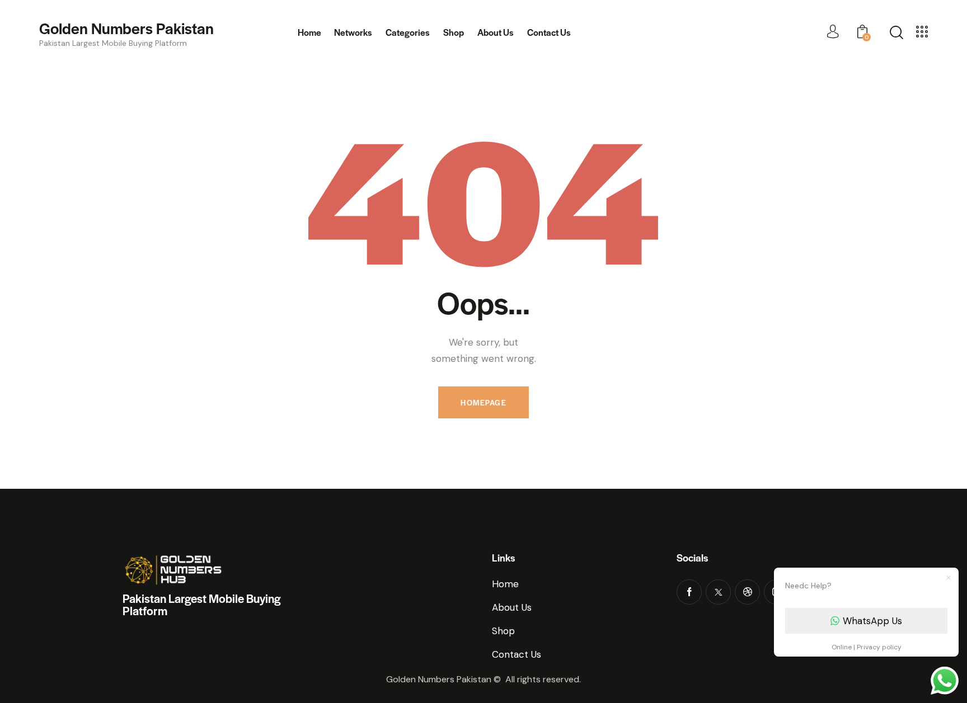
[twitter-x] (718, 592)
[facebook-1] (689, 592)
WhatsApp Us (872, 621)
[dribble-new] (747, 592)
